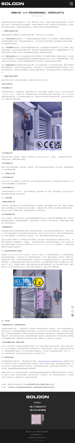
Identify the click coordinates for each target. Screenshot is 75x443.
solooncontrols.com (43, 361)
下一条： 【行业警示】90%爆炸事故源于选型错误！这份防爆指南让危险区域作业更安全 (28, 387)
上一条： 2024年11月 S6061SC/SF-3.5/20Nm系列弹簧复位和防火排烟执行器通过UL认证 (27, 384)
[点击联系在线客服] (73, 311)
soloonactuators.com (56, 361)
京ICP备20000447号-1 (37, 434)
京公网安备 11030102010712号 (37, 437)
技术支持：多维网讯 (37, 440)
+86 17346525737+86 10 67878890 (37, 408)
